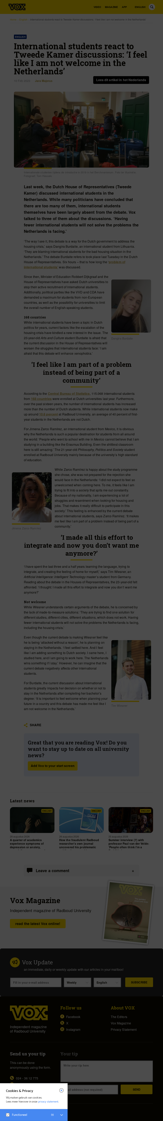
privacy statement (48, 1102)
